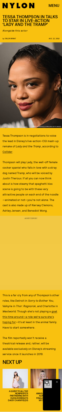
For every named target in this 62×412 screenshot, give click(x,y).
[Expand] (46, 382)
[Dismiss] (56, 382)
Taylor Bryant (10, 38)
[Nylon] (18, 5)
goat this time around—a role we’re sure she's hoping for (30, 317)
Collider (7, 151)
